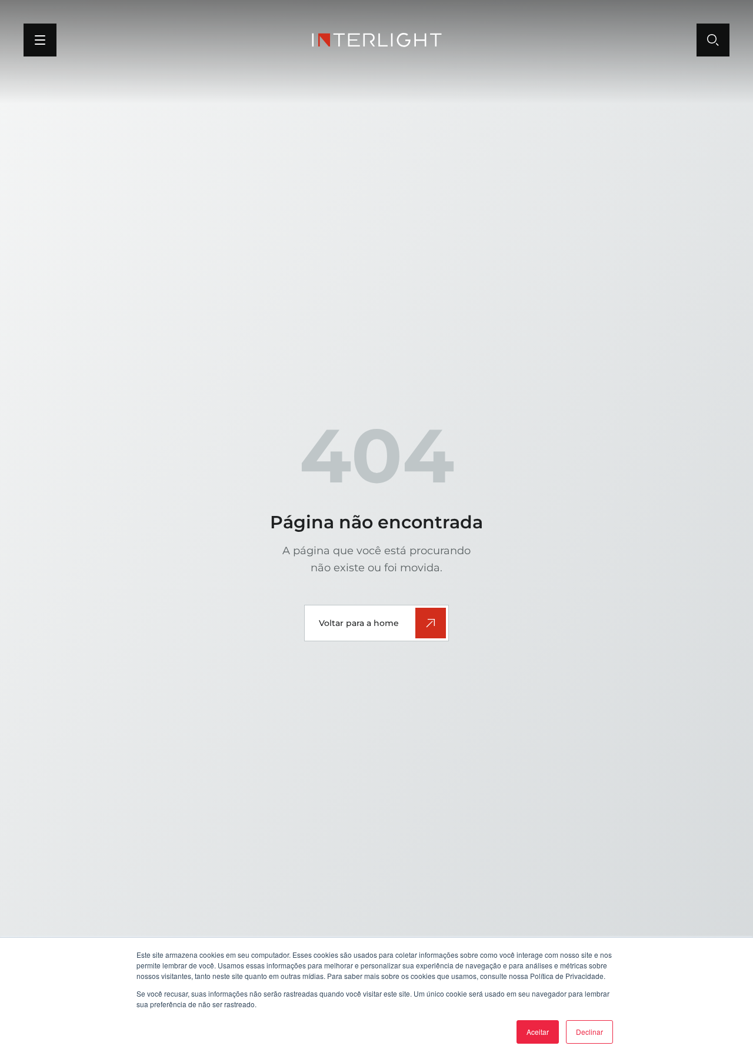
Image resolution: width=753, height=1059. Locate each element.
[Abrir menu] (40, 40)
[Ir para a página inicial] (377, 40)
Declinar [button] (589, 1032)
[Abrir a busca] (713, 40)
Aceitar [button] (538, 1032)
